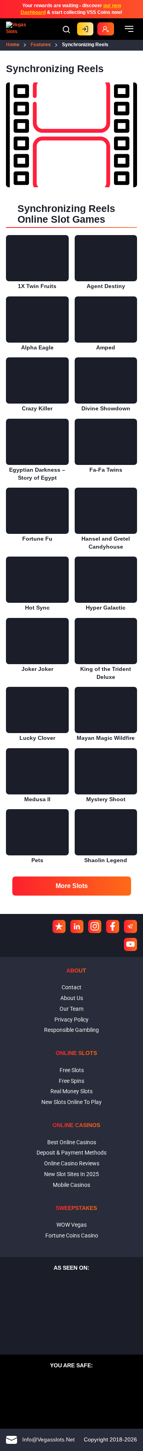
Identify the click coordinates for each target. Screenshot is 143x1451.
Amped (105, 347)
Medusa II (37, 799)
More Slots (72, 885)
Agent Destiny (106, 286)
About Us (71, 998)
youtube (130, 944)
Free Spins (71, 1081)
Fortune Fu (37, 538)
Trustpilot (59, 926)
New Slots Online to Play (71, 1102)
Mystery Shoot (106, 799)
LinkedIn (76, 926)
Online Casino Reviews (71, 1163)
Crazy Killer (37, 408)
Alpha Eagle (37, 347)
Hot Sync (37, 607)
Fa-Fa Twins (105, 470)
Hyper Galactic (106, 607)
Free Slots (72, 1070)
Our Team (71, 1009)
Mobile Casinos (71, 1185)
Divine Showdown (105, 408)
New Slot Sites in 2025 (71, 1174)
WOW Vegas (71, 1225)
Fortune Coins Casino (71, 1235)
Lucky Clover (37, 738)
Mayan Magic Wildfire (106, 738)
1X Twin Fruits (37, 286)
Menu (129, 29)
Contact (71, 987)
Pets (37, 860)
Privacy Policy (71, 1019)
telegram (130, 926)
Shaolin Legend (105, 860)
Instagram (94, 926)
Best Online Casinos (71, 1142)
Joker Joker (37, 669)
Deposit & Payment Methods (71, 1152)
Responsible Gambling (71, 1030)
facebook (112, 926)
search (66, 29)
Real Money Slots (71, 1091)
